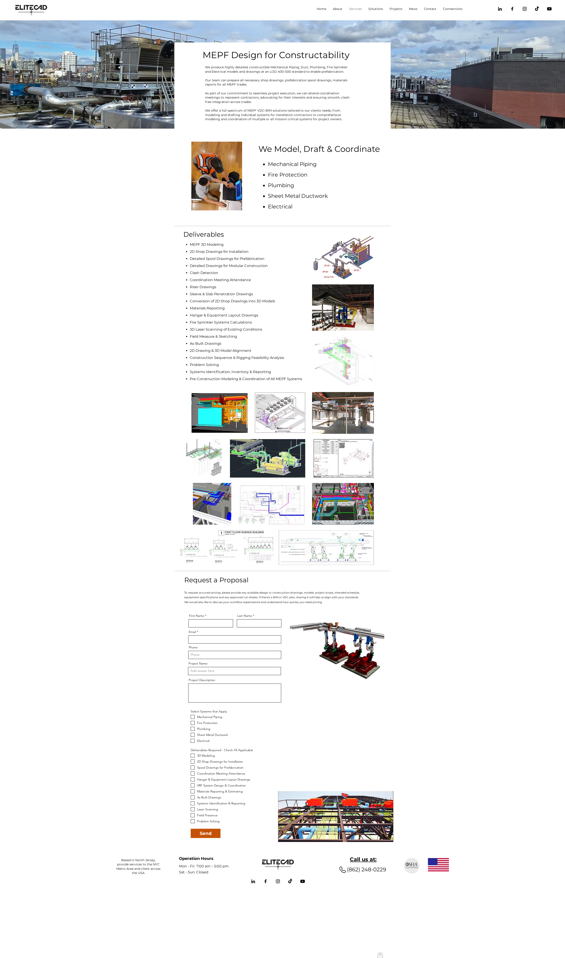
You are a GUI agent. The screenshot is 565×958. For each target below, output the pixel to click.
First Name (196, 615)
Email (192, 631)
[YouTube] (549, 8)
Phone (193, 647)
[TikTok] (537, 8)
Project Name (197, 663)
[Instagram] (524, 8)
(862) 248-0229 (366, 869)
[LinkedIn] (500, 8)
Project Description (202, 680)
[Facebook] (512, 8)
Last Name (244, 615)
